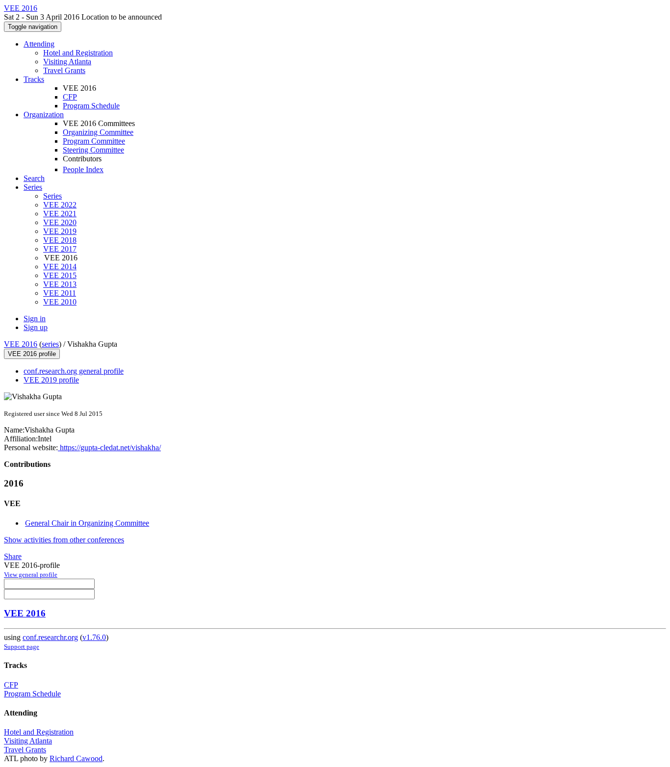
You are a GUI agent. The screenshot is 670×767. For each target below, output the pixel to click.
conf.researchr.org (50, 637)
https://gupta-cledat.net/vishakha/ (109, 447)
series (50, 344)
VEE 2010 (60, 302)
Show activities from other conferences (64, 540)
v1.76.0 (94, 637)
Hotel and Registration (78, 53)
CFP (70, 97)
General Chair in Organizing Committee (87, 523)
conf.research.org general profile (74, 371)
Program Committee (94, 141)
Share (13, 556)
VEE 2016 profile (32, 354)
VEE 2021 (60, 213)
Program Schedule (91, 106)
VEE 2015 (60, 275)
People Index (83, 169)
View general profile (30, 574)
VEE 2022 (60, 205)
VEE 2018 (60, 240)
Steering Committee (93, 150)
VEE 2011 (59, 293)
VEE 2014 (60, 266)
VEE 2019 (60, 231)
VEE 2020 (60, 222)
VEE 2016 (20, 344)
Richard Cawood (76, 758)
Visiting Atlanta (67, 61)
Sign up (36, 327)
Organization (44, 114)
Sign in (35, 318)
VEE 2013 (60, 284)
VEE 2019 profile (51, 380)
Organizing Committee (98, 132)
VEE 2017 (60, 249)
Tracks (34, 79)
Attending (39, 44)
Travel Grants (64, 70)
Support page (21, 646)
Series (52, 196)
